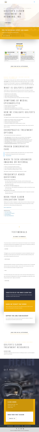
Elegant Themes (17, 430)
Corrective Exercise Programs (9, 213)
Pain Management (8, 214)
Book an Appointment (7, 207)
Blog (22, 426)
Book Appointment (10, 426)
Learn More (8, 22)
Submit (32, 394)
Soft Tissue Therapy (8, 212)
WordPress (27, 430)
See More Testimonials (19, 236)
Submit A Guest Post (27, 426)
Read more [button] (16, 60)
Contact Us (12, 418)
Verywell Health (8, 155)
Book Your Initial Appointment (19, 66)
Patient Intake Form (17, 426)
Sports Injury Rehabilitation (9, 215)
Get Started (6, 35)
